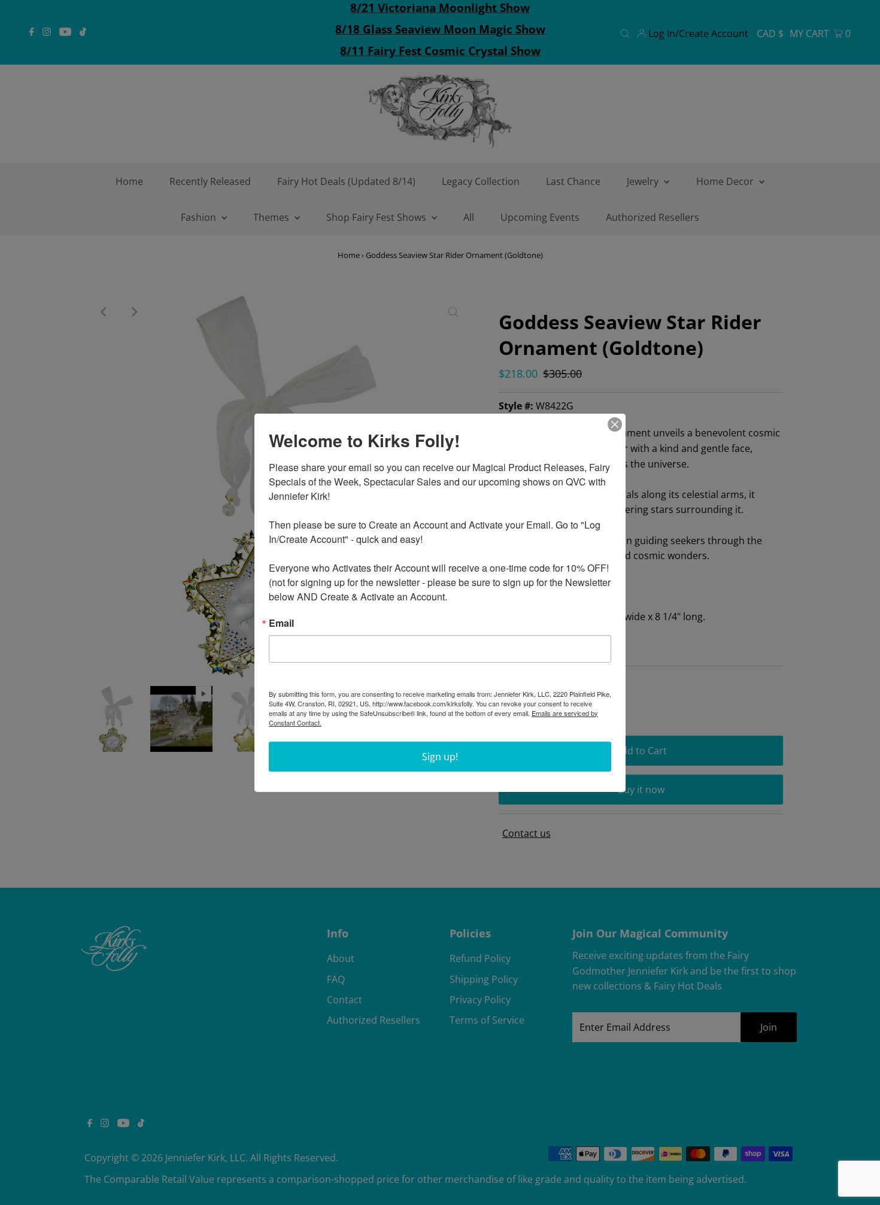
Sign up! (440, 756)
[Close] (615, 424)
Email (281, 623)
